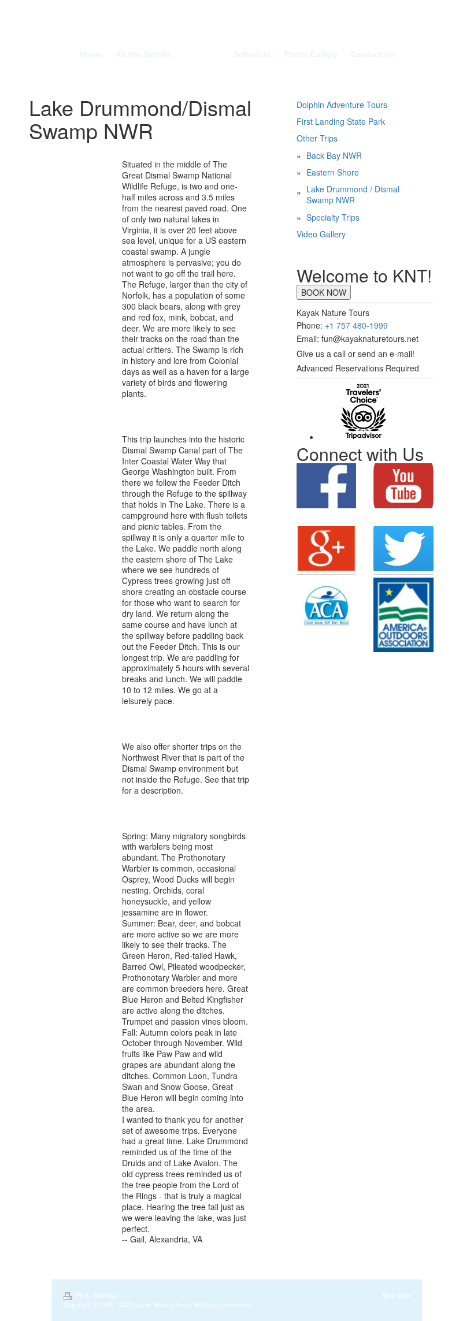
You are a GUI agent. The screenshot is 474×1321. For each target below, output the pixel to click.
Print (82, 1295)
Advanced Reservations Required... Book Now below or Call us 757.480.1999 (237, 29)
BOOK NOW (323, 292)
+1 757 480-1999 (356, 325)
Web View (396, 1295)
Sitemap (105, 1295)
